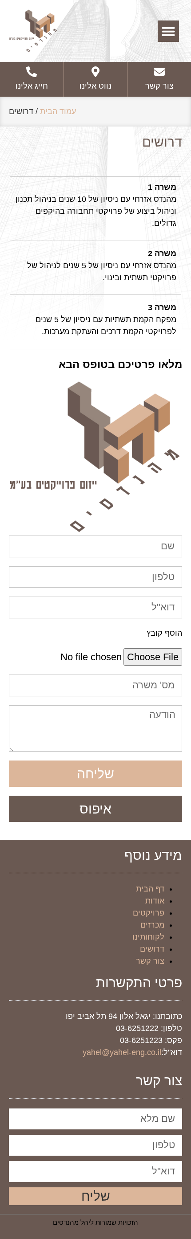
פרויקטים (148, 912)
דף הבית (150, 888)
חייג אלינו (32, 86)
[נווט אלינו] (95, 71)
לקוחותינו (148, 936)
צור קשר (159, 86)
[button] (168, 31)
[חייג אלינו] (31, 71)
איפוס (95, 808)
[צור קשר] (159, 71)
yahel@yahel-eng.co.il (122, 1052)
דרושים (152, 949)
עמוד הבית (58, 111)
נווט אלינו (95, 86)
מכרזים (152, 924)
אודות (154, 900)
